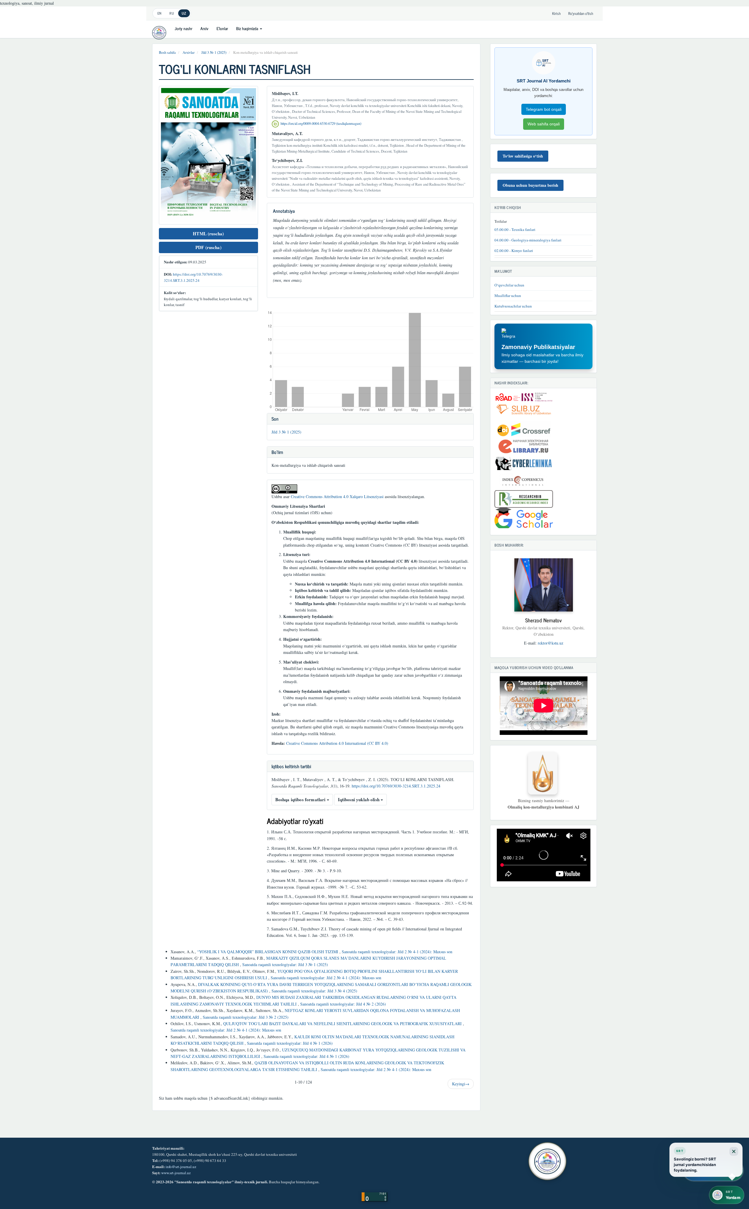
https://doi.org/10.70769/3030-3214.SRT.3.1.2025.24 (396, 786)
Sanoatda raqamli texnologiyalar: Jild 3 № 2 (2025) (245, 1017)
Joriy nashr (183, 28)
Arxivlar (189, 52)
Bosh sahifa (167, 52)
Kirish (556, 13)
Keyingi (460, 1084)
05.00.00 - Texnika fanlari (514, 229)
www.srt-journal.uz (176, 1172)
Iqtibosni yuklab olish (359, 799)
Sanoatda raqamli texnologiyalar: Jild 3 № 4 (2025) (314, 991)
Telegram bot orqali (543, 109)
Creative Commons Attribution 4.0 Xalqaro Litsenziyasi (337, 496)
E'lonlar (222, 28)
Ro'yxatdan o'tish (580, 13)
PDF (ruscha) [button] (208, 247)
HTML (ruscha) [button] (208, 233)
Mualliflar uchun (507, 295)
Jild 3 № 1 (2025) (213, 52)
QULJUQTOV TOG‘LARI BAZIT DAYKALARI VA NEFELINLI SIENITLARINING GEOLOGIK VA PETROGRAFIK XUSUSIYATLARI (343, 1023)
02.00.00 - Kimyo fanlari (513, 250)
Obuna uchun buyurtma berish (530, 185)
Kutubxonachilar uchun (513, 306)
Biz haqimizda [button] (247, 28)
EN (159, 13)
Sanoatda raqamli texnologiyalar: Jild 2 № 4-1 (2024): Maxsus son (397, 951)
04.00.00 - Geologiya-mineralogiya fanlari (527, 240)
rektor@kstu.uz (550, 643)
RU (171, 13)
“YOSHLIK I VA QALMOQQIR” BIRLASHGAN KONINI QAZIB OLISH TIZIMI (268, 951)
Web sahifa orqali (544, 124)
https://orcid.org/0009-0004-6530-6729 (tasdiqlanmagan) (321, 123)
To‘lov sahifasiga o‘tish (523, 156)
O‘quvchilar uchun (509, 285)
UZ (184, 13)
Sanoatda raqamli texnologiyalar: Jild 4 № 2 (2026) (343, 1004)
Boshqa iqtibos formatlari (301, 799)
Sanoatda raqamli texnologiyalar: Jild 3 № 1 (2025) (285, 964)
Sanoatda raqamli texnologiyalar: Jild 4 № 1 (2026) (290, 1043)
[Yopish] (733, 1151)
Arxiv (204, 28)
